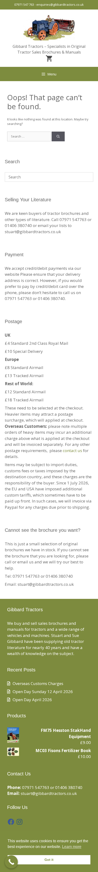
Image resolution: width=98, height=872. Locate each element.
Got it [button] (49, 860)
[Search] (58, 137)
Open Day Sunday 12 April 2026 (43, 691)
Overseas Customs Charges (38, 683)
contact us (72, 450)
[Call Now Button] (11, 861)
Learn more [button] (71, 847)
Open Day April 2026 (32, 699)
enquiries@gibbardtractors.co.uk (60, 4)
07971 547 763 (24, 4)
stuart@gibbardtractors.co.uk (49, 793)
